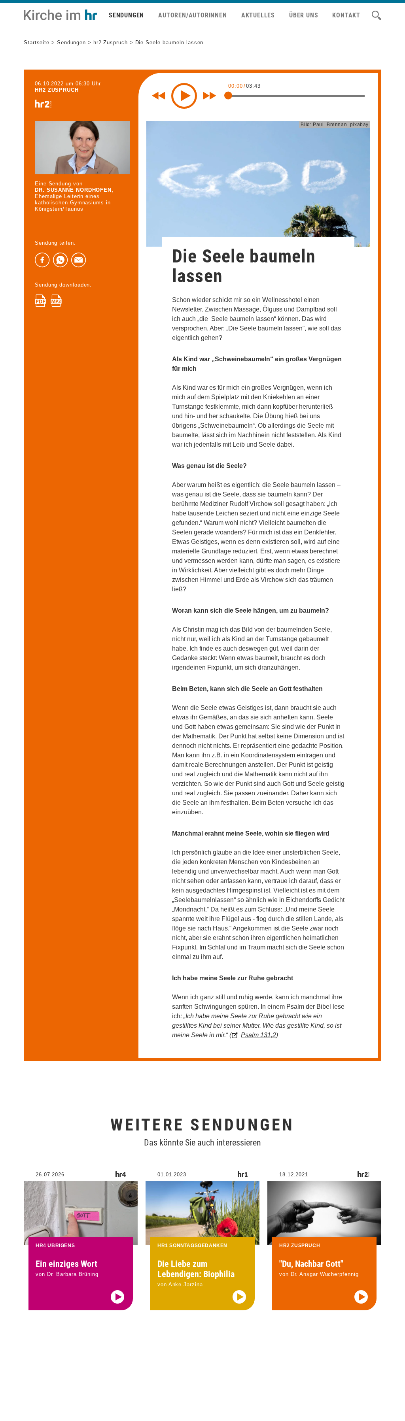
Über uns (303, 15)
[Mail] (78, 260)
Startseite (36, 42)
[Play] (184, 96)
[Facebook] (42, 260)
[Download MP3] (56, 300)
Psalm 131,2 (258, 1035)
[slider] (228, 95)
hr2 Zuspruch (110, 42)
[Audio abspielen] (117, 1297)
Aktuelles (258, 15)
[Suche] (376, 15)
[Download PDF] (40, 300)
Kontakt (346, 15)
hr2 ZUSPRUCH (57, 90)
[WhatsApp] (60, 260)
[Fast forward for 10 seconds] (209, 95)
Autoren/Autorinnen (192, 15)
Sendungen (126, 15)
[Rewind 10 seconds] (158, 95)
